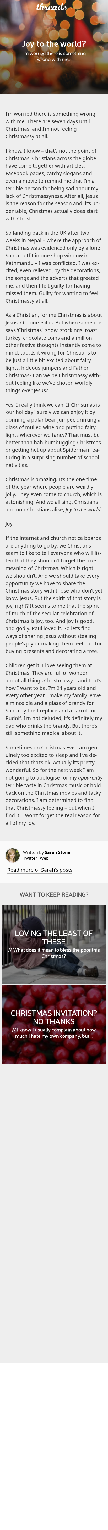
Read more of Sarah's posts (39, 869)
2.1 (69, 9)
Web (44, 858)
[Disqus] (54, 1143)
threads (51, 7)
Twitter (30, 858)
